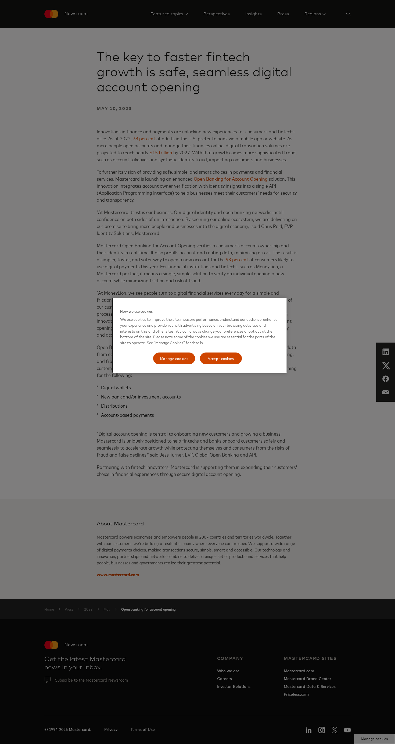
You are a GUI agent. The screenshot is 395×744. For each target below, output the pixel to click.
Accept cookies (221, 358)
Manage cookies (174, 358)
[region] (199, 335)
